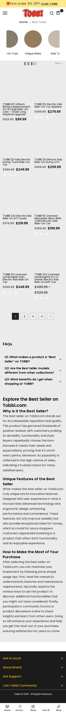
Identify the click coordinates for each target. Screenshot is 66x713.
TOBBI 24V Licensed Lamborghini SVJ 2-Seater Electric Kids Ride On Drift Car (46, 278)
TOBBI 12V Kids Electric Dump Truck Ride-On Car (16, 162)
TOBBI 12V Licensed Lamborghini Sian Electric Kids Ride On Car (15, 278)
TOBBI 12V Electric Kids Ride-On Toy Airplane (48, 105)
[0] (58, 13)
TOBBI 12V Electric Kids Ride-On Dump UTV (48, 161)
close (61, 3)
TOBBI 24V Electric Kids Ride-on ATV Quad (17, 217)
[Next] (50, 316)
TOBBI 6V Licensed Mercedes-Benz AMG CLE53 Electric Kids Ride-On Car (47, 219)
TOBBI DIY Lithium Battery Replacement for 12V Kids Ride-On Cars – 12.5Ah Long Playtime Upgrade (16, 109)
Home (23, 22)
